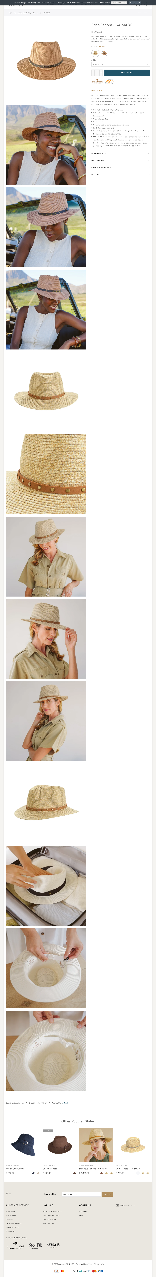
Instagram (10, 1194)
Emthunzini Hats (18, 1103)
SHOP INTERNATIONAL (119, 3)
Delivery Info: (98, 160)
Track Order (10, 1211)
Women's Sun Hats (22, 13)
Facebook (7, 1194)
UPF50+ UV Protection (51, 1215)
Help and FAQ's (12, 1227)
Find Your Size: (98, 153)
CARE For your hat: (101, 167)
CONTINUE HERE (135, 3)
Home (11, 13)
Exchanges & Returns (14, 1223)
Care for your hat (49, 1219)
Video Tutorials (48, 1223)
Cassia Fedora (50, 1169)
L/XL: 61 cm (98, 64)
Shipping (9, 1219)
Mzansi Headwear (86, 1165)
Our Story (83, 1211)
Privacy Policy (99, 1264)
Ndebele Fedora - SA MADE (93, 1169)
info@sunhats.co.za (127, 1205)
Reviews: (95, 174)
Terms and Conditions (84, 1264)
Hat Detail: (97, 90)
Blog (81, 1215)
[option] (23, 1152)
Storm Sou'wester (15, 1169)
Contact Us (10, 1231)
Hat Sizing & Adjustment (52, 1211)
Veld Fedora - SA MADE (128, 1169)
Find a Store (11, 1215)
